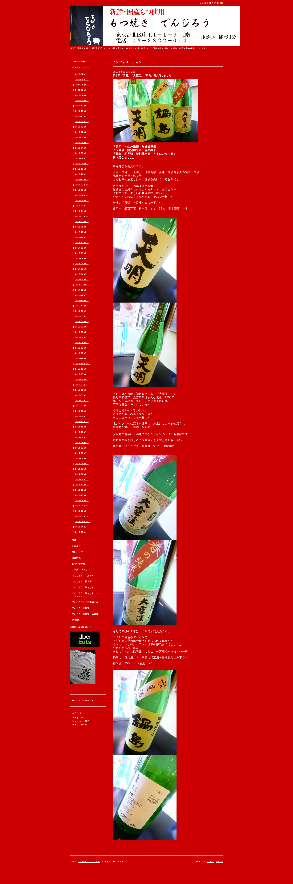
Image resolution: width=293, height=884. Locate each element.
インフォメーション (82, 67)
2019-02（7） (82, 158)
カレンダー (77, 552)
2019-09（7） (82, 122)
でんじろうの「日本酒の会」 (86, 602)
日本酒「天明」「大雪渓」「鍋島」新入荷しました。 (143, 75)
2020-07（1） (82, 74)
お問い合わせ (78, 563)
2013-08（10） (82, 506)
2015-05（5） (82, 395)
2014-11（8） (82, 427)
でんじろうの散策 (81, 608)
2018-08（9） (82, 190)
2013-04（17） (82, 527)
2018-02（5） (82, 222)
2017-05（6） (82, 269)
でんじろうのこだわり (83, 575)
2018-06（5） (82, 200)
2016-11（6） (82, 300)
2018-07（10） (82, 195)
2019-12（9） (82, 106)
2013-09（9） (82, 500)
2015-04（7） (82, 400)
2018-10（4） (82, 179)
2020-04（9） (82, 85)
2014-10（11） (82, 432)
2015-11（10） (82, 364)
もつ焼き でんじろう (89, 861)
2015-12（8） (82, 358)
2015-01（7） (82, 416)
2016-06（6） (82, 327)
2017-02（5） (82, 285)
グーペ (210, 861)
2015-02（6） (82, 411)
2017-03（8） (82, 279)
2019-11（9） (82, 111)
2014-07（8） (82, 448)
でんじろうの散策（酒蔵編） (86, 614)
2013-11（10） (82, 490)
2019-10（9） (82, 116)
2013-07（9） (82, 511)
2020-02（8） (82, 95)
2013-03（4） (82, 532)
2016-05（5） (82, 332)
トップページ (78, 61)
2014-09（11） (82, 437)
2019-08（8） (82, 127)
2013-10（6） (82, 495)
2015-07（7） (82, 385)
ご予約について (79, 569)
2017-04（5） (82, 274)
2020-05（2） (82, 79)
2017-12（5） (82, 232)
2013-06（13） (82, 516)
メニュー (76, 546)
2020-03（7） (82, 90)
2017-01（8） (82, 290)
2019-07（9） (82, 132)
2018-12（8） (82, 169)
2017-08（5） (82, 253)
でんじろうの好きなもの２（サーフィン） (87, 594)
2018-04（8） (82, 211)
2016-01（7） (82, 353)
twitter (75, 620)
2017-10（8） (82, 243)
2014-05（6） (82, 458)
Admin (219, 861)
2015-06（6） (82, 390)
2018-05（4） (82, 206)
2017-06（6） (82, 264)
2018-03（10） (82, 216)
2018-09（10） (82, 185)
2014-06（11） (82, 453)
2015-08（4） (82, 379)
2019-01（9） (82, 164)
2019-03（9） (82, 153)
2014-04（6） (82, 464)
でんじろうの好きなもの (84, 587)
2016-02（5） (82, 348)
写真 (74, 540)
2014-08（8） (82, 443)
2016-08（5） (82, 316)
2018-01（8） (82, 227)
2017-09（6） (82, 248)
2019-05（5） (82, 143)
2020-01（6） (82, 100)
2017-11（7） (82, 237)
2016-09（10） (82, 311)
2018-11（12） (82, 174)
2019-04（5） (82, 148)
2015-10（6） (82, 369)
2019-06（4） (82, 137)
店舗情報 (76, 558)
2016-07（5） (82, 322)
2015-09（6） (82, 374)
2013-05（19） (82, 522)
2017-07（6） (82, 258)
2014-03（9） (82, 469)
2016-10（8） (82, 306)
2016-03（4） (82, 343)
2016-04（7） (82, 337)
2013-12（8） (82, 485)
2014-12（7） (82, 422)
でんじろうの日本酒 (82, 581)
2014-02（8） (82, 474)
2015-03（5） (82, 406)
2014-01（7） (82, 479)
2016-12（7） (82, 295)
